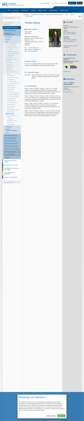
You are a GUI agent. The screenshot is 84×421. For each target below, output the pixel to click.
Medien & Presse (42, 10)
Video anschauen (69, 92)
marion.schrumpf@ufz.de (71, 34)
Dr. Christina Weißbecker (13, 94)
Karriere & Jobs (64, 10)
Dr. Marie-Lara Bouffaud (11, 47)
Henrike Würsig (10, 124)
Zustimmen (61, 416)
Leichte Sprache (45, 3)
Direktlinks (72, 3)
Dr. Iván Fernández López (13, 83)
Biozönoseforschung (10, 30)
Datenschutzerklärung (29, 410)
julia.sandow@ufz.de (70, 41)
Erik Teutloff (9, 64)
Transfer (33, 10)
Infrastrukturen (25, 10)
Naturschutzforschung (10, 141)
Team (7, 42)
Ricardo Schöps (10, 89)
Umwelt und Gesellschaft (10, 177)
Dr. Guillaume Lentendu (12, 77)
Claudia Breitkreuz (11, 100)
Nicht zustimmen (51, 416)
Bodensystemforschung (11, 135)
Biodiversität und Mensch (11, 143)
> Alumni (8, 74)
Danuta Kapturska (11, 87)
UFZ (9, 10)
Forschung (15, 10)
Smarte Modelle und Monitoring (9, 173)
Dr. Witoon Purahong (12, 102)
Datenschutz (63, 3)
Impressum (55, 3)
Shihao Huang (9, 70)
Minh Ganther (10, 108)
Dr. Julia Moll (9, 49)
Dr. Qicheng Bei (11, 112)
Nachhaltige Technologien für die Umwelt (12, 168)
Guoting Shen (9, 57)
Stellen (7, 133)
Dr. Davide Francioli (11, 81)
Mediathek (7, 157)
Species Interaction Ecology (12, 149)
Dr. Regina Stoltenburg (11, 51)
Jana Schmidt (10, 91)
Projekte (8, 39)
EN (81, 3)
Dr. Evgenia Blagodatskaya (12, 53)
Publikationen (9, 127)
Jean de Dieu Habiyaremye (13, 93)
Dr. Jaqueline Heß (11, 98)
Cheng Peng (9, 62)
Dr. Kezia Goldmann (11, 46)
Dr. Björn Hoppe (11, 79)
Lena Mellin (9, 68)
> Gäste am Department (12, 72)
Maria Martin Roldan (12, 120)
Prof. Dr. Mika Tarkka (11, 44)
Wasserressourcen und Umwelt (10, 161)
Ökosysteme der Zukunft (10, 27)
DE (78, 3)
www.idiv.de (67, 71)
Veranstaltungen (53, 10)
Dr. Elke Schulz (10, 75)
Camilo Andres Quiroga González (11, 59)
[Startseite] (5, 10)
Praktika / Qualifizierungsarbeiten (12, 129)
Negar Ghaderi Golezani (12, 110)
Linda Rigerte (10, 119)
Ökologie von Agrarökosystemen (10, 33)
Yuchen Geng (10, 113)
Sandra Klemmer (11, 85)
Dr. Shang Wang (10, 55)
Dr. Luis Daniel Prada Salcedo (12, 116)
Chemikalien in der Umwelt (11, 165)
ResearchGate (33, 51)
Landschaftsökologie (10, 138)
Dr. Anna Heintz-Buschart (13, 96)
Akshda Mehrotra (10, 66)
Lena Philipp (10, 122)
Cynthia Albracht (11, 104)
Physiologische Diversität (11, 146)
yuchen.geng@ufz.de (35, 49)
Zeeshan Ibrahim (11, 106)
